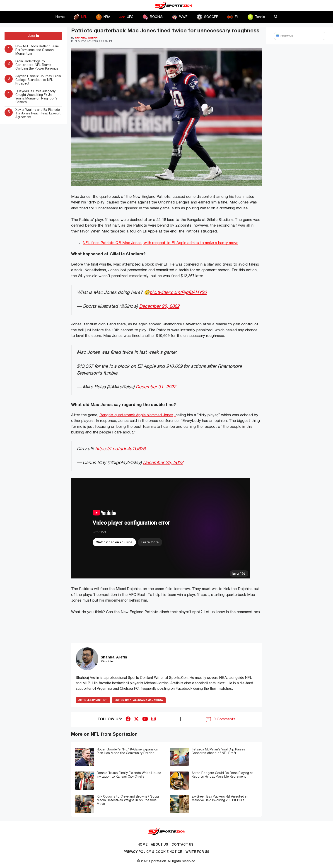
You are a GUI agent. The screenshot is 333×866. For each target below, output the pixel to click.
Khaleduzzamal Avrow (139, 700)
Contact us (182, 844)
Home (60, 17)
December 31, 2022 (156, 387)
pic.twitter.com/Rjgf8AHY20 (178, 292)
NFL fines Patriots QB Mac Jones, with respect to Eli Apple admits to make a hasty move (160, 243)
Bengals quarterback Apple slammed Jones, (137, 415)
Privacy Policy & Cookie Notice (153, 852)
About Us (159, 844)
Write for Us (197, 852)
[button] (276, 17)
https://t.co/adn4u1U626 (120, 449)
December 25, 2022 (159, 306)
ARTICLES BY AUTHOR (92, 700)
